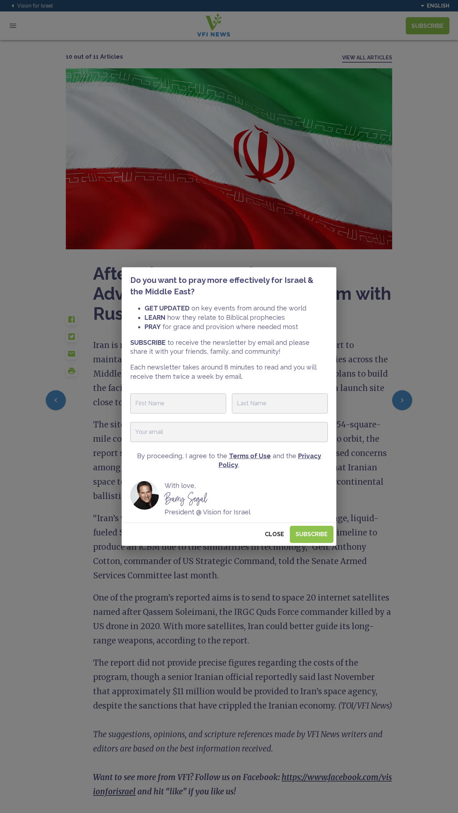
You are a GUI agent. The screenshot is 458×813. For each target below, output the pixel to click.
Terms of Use (250, 456)
